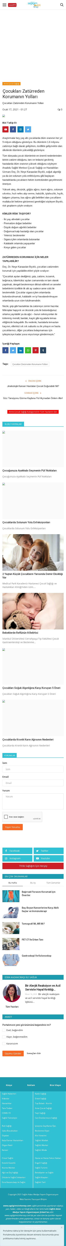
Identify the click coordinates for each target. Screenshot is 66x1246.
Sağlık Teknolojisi (9, 1117)
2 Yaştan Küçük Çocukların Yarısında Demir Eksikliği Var (32, 575)
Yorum (6, 790)
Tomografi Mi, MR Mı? (33, 923)
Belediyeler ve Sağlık (44, 1172)
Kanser (5, 1150)
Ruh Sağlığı (7, 1126)
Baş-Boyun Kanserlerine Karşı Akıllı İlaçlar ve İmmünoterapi (40, 909)
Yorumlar (9, 755)
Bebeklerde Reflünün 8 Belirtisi (20, 632)
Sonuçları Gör (34, 1053)
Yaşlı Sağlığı (40, 1113)
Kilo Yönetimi (40, 1135)
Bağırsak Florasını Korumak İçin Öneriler (38, 894)
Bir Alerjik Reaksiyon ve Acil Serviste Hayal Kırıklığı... (42, 987)
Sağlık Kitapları (41, 1177)
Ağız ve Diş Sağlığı (10, 1172)
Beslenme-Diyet (42, 1130)
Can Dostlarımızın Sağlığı (46, 1117)
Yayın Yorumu (12, 827)
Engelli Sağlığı (41, 1163)
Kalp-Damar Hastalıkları (12, 1140)
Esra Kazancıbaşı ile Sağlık (13, 1182)
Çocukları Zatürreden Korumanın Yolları (30, 364)
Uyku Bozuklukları (10, 1130)
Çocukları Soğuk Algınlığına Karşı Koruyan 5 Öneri (31, 687)
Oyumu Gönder (13, 1053)
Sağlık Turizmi (41, 1167)
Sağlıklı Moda (41, 1150)
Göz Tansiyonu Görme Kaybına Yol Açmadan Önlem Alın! (33, 398)
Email (5, 776)
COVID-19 (6, 1113)
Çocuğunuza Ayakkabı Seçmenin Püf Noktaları (29, 470)
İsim (4, 762)
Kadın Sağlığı (40, 1093)
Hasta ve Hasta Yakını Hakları (48, 1158)
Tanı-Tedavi (7, 1108)
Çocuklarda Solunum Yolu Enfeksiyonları (26, 522)
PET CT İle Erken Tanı (32, 939)
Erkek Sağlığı (40, 1098)
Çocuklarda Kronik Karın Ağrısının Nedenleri (28, 739)
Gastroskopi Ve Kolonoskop (36, 955)
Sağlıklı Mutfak (41, 1140)
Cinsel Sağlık (7, 1158)
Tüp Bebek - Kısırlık (43, 1103)
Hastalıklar (7, 1103)
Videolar (5, 1098)
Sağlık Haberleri (9, 1093)
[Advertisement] (33, 43)
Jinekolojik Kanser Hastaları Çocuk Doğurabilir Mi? (33, 386)
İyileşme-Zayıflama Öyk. (45, 1126)
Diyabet (5, 1135)
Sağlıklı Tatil (40, 1182)
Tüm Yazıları (12, 1006)
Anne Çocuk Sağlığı (11, 83)
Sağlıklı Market (41, 1145)
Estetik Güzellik (8, 1163)
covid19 (12, 5)
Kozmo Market (8, 1167)
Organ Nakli (7, 1145)
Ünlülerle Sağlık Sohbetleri (13, 1177)
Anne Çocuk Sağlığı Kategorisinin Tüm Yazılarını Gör (33, 411)
